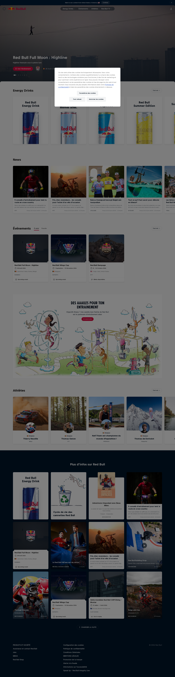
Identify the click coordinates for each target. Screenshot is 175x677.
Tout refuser (77, 99)
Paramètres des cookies (87, 93)
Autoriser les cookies (96, 99)
